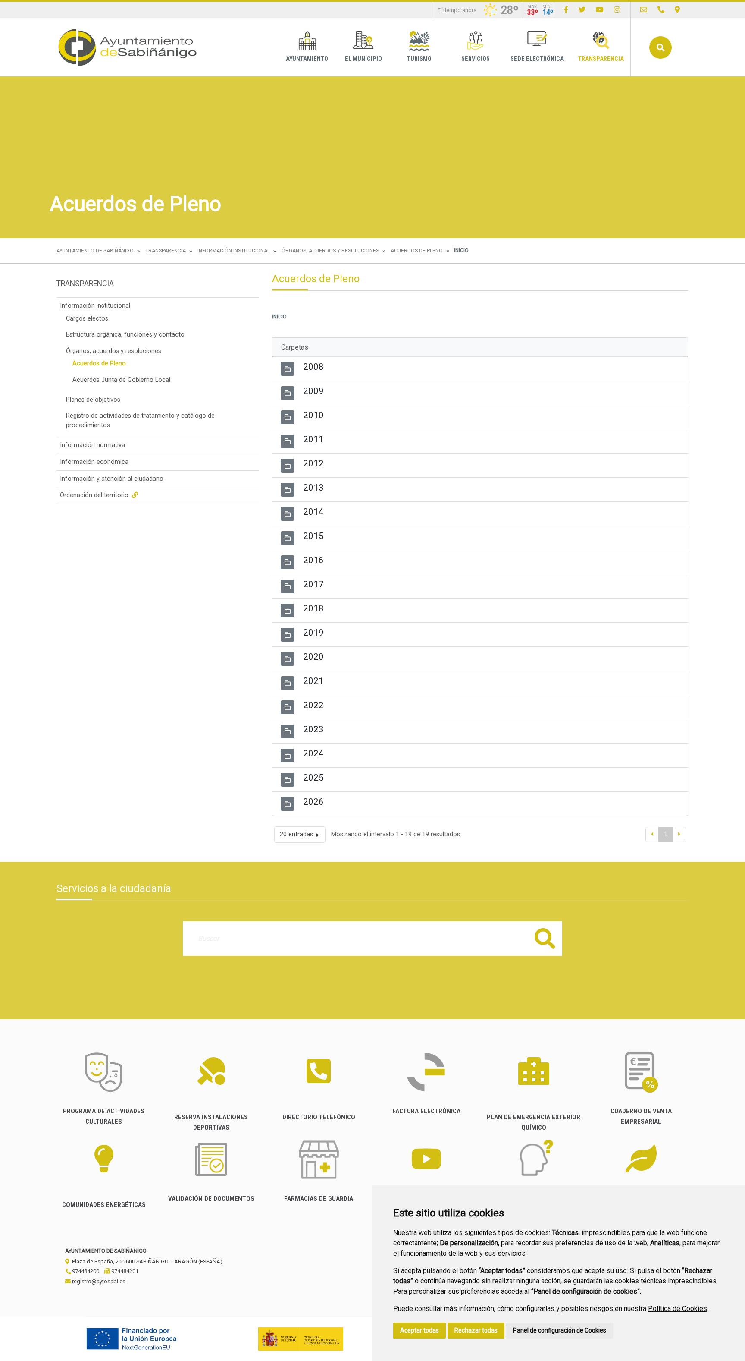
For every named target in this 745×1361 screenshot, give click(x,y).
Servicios (475, 59)
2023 (313, 729)
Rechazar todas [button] (476, 1330)
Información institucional (233, 251)
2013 (313, 487)
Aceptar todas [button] (419, 1330)
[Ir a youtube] (600, 10)
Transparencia (601, 59)
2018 (313, 608)
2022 (313, 705)
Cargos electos (87, 318)
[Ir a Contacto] (643, 10)
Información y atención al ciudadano (111, 478)
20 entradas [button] (296, 834)
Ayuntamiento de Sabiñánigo (95, 251)
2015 (313, 536)
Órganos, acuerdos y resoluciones (330, 251)
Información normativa (92, 445)
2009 (313, 391)
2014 (313, 512)
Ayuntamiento (307, 59)
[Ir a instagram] (617, 10)
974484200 (85, 1271)
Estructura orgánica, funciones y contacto (125, 334)
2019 (313, 632)
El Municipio (363, 59)
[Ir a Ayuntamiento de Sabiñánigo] (127, 47)
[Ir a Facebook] (566, 10)
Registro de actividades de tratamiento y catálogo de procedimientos (140, 420)
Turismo (419, 59)
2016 (313, 560)
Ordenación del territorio (95, 495)
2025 (313, 777)
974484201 (124, 1271)
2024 (313, 753)
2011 (313, 439)
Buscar (660, 47)
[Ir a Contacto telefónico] (660, 10)
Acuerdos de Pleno (417, 251)
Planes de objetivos (93, 399)
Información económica (94, 462)
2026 (313, 802)
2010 (313, 415)
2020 (313, 657)
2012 (313, 463)
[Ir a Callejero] (677, 10)
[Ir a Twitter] (582, 10)
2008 (313, 367)
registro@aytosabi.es (98, 1281)
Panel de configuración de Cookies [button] (559, 1330)
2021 (313, 681)
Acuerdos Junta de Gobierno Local (121, 380)
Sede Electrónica (537, 59)
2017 (313, 584)
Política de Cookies (677, 1308)
